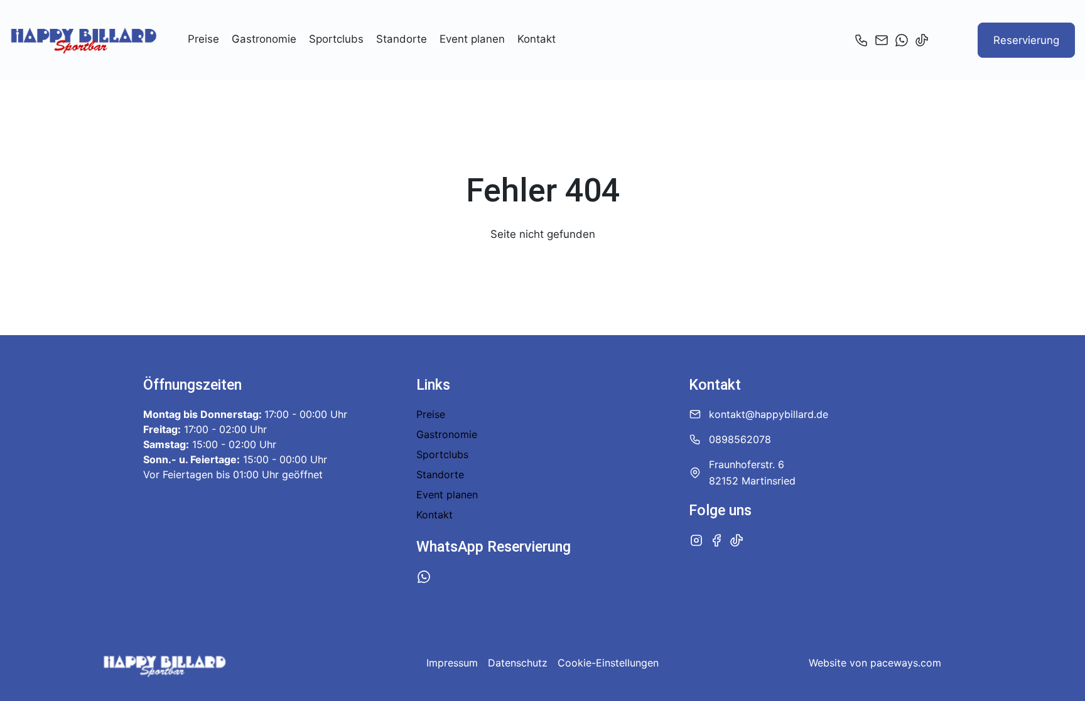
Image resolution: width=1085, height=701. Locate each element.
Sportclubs (336, 39)
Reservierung (1026, 40)
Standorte (401, 39)
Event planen (472, 39)
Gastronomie (264, 39)
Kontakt (536, 39)
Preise (203, 39)
